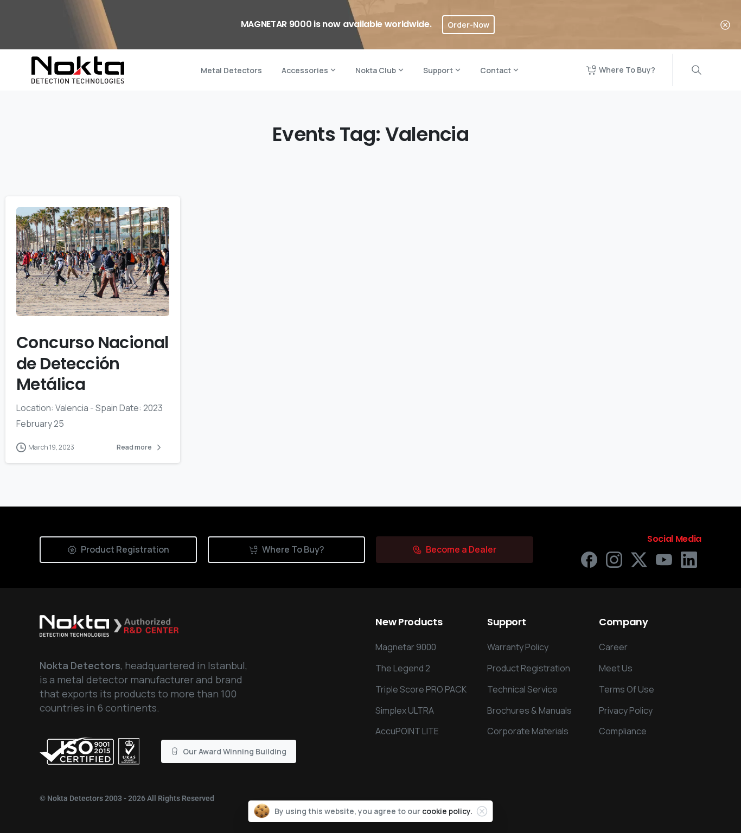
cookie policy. (447, 811)
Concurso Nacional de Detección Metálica (92, 363)
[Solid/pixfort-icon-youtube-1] (663, 559)
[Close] (725, 24)
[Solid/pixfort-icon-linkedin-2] (688, 559)
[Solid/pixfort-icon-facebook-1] (589, 559)
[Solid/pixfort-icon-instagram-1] (614, 559)
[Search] (696, 70)
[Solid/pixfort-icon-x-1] (639, 559)
